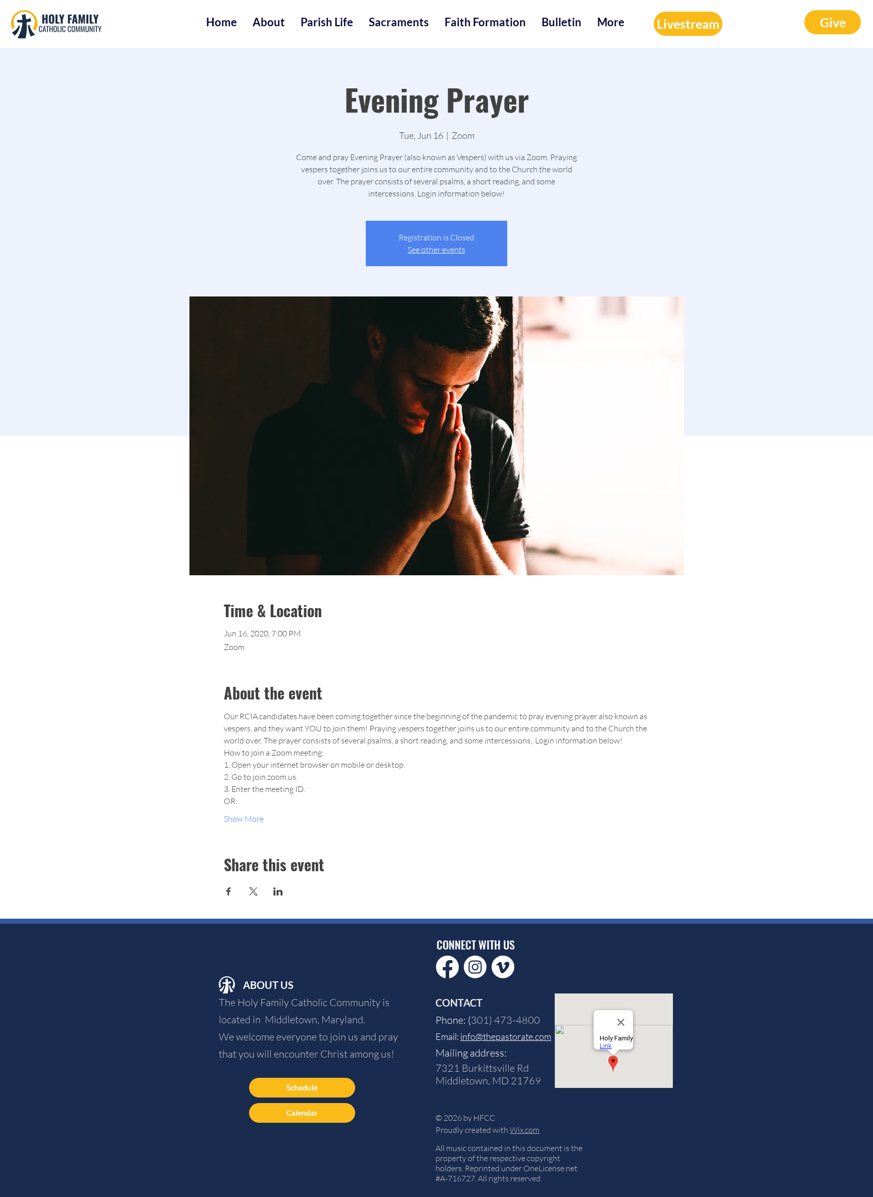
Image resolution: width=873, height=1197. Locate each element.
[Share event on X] (253, 891)
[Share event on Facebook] (228, 891)
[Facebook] (447, 967)
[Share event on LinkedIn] (278, 891)
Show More (244, 819)
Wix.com (525, 1130)
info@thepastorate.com (505, 1036)
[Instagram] (475, 967)
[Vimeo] (503, 967)
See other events (436, 249)
